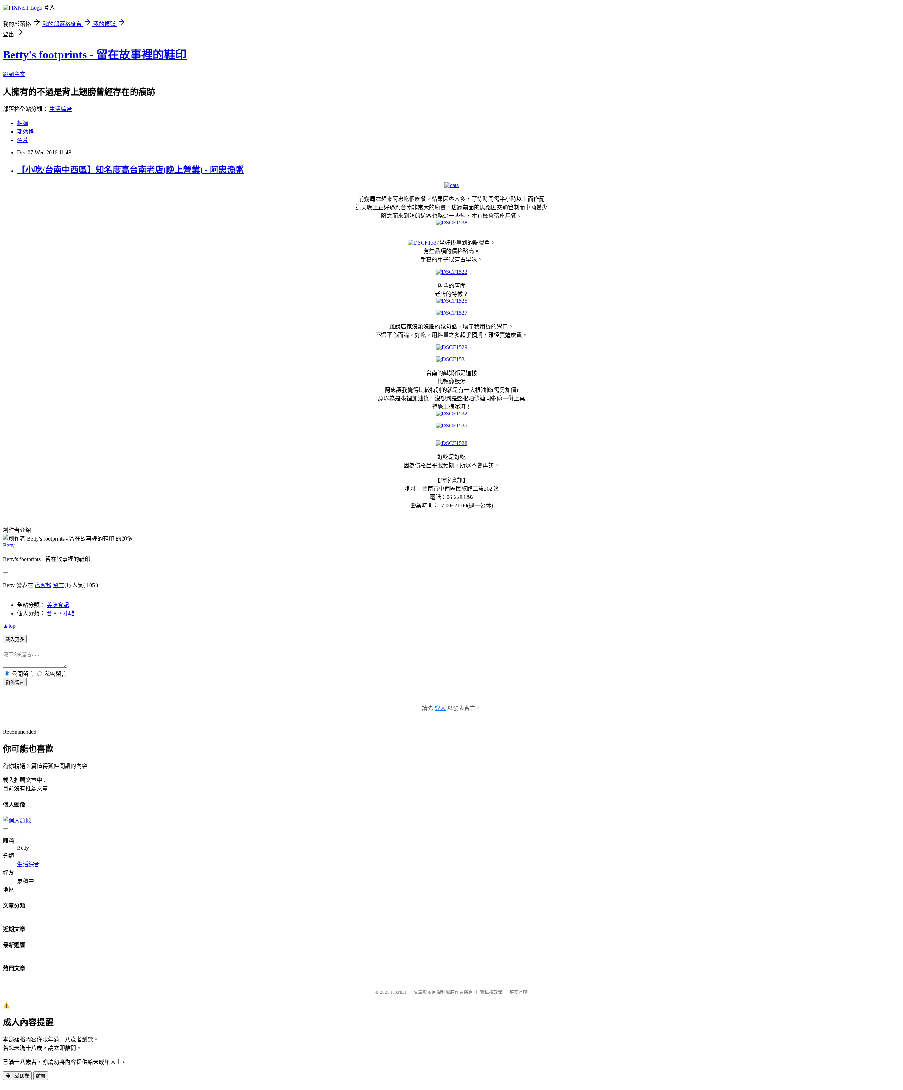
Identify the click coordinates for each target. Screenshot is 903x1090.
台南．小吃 (61, 613)
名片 (22, 140)
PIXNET (399, 992)
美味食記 (58, 605)
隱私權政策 (491, 992)
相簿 (22, 123)
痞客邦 (43, 585)
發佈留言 (15, 682)
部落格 (25, 132)
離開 (40, 1076)
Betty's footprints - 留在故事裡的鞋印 (95, 54)
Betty (9, 545)
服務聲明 (518, 992)
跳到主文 (14, 74)
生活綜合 (60, 109)
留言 (58, 585)
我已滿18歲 (17, 1076)
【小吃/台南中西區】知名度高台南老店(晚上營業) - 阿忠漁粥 (130, 169)
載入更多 (15, 639)
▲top (9, 626)
